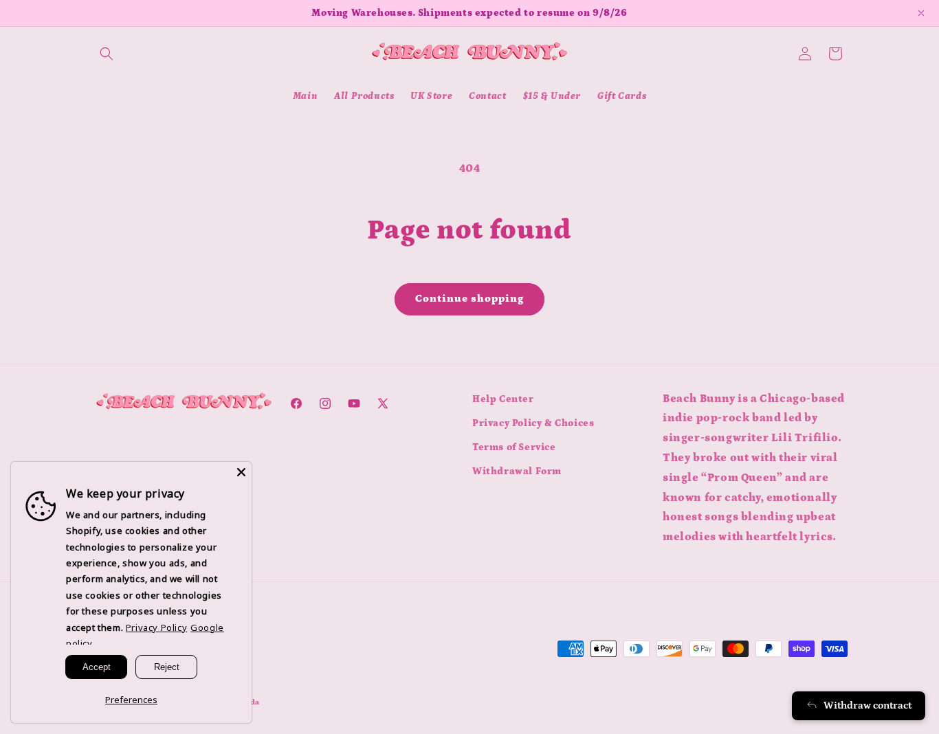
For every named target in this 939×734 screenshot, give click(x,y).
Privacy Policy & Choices (533, 423)
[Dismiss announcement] (921, 13)
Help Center (503, 399)
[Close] (241, 472)
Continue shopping (469, 298)
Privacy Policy (156, 627)
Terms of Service (514, 447)
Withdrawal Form (517, 471)
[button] (106, 53)
